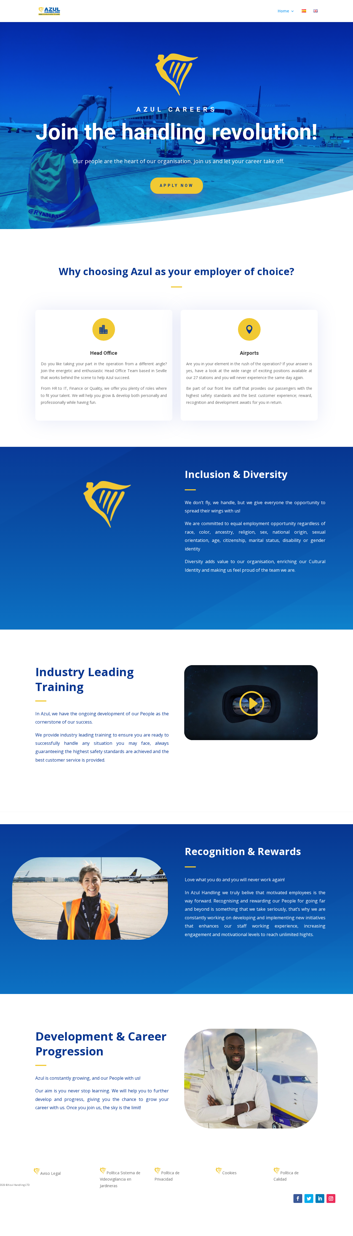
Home (283, 11)
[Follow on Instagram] (331, 1198)
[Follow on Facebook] (297, 1198)
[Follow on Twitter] (308, 1198)
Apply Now (177, 185)
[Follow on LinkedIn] (319, 1198)
